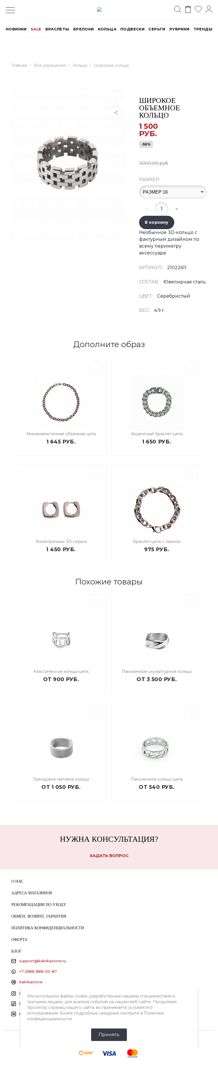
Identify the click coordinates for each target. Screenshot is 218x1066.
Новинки (16, 29)
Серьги (156, 29)
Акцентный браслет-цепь (157, 433)
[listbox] (173, 192)
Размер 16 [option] (155, 192)
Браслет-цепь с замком (157, 541)
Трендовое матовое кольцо (61, 779)
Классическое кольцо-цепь (61, 671)
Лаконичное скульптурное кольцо (157, 671)
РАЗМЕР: (149, 179)
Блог (16, 951)
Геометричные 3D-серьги (61, 541)
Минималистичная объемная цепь (61, 433)
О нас (17, 881)
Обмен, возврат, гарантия (38, 916)
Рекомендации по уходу (38, 905)
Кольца (107, 29)
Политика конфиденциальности (47, 928)
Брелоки (83, 29)
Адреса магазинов (31, 893)
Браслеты (57, 29)
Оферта (19, 940)
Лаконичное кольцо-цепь (157, 779)
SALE (36, 29)
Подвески (132, 29)
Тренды (203, 29)
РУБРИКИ (179, 29)
